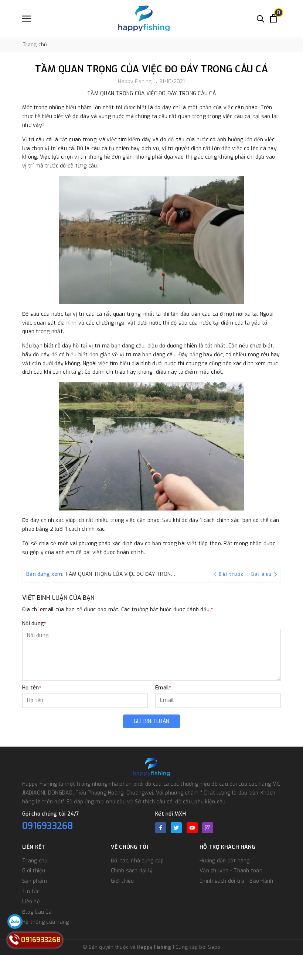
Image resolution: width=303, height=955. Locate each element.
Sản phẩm (34, 881)
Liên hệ (31, 901)
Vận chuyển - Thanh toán (231, 870)
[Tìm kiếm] (261, 18)
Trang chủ (34, 860)
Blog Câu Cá (37, 912)
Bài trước (232, 574)
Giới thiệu (33, 870)
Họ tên (31, 687)
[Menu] (26, 18)
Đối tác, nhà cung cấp (137, 860)
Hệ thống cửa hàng (45, 921)
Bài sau (261, 574)
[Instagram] (207, 827)
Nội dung (34, 623)
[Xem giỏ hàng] (273, 18)
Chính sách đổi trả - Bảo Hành (236, 881)
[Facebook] (160, 827)
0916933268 (48, 826)
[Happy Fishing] (144, 18)
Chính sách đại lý (132, 870)
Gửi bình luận (151, 721)
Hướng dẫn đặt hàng (225, 860)
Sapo (214, 947)
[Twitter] (176, 827)
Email (163, 687)
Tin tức (31, 891)
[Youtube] (192, 827)
